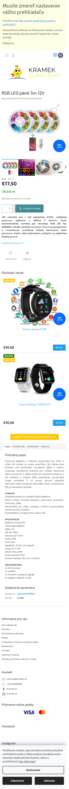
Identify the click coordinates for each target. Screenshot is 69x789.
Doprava (6, 629)
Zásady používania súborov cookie (19, 659)
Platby (5, 638)
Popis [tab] (7, 446)
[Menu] (60, 55)
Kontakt (6, 650)
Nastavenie (33, 770)
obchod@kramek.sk (17, 679)
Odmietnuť (17, 781)
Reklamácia (7, 646)
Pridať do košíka (31, 208)
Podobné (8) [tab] (19, 446)
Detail (59, 347)
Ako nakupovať (9, 625)
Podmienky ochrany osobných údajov (20, 642)
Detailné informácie (11, 243)
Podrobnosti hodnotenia (29, 98)
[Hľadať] (6, 55)
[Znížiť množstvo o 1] (13, 210)
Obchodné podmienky (13, 633)
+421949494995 (14, 684)
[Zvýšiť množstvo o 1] (13, 206)
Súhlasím (49, 781)
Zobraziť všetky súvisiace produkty (34, 436)
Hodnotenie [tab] (33, 446)
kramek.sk (12, 689)
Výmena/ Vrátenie (10, 655)
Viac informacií (27, 761)
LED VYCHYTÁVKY (26, 594)
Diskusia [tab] (45, 446)
